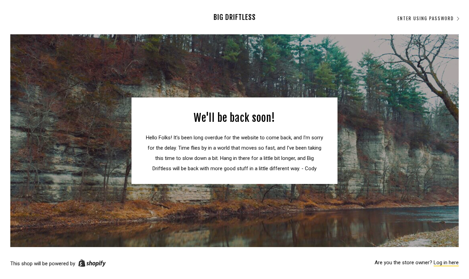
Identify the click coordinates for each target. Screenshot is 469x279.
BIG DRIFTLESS (235, 17)
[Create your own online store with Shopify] (92, 264)
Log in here (446, 262)
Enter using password (426, 18)
